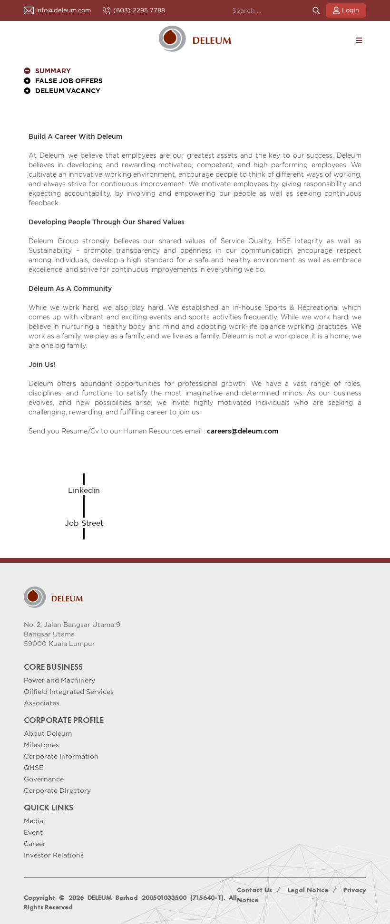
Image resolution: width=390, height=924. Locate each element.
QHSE (33, 767)
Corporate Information (61, 756)
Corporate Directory (57, 790)
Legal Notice (308, 890)
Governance (44, 779)
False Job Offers (69, 81)
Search (316, 10)
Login (350, 10)
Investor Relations (54, 855)
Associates (41, 703)
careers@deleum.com (242, 430)
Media (33, 821)
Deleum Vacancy (67, 91)
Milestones (41, 745)
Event (33, 832)
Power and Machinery (59, 680)
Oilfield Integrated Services (69, 691)
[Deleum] (195, 39)
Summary (53, 71)
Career (35, 843)
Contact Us (254, 890)
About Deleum (48, 733)
